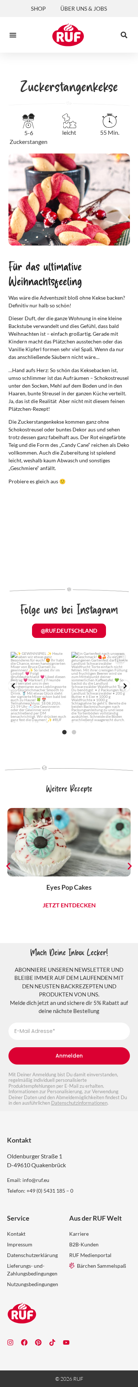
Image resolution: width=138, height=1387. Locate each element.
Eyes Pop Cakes (69, 887)
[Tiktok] (52, 1342)
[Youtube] (66, 1342)
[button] (12, 34)
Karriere (79, 1234)
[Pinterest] (38, 1342)
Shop (38, 8)
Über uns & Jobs (83, 8)
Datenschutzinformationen (79, 1103)
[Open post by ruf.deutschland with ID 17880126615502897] (39, 687)
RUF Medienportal (90, 1255)
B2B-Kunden (84, 1244)
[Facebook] (24, 1342)
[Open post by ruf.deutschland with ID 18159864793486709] (99, 687)
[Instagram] (10, 1342)
